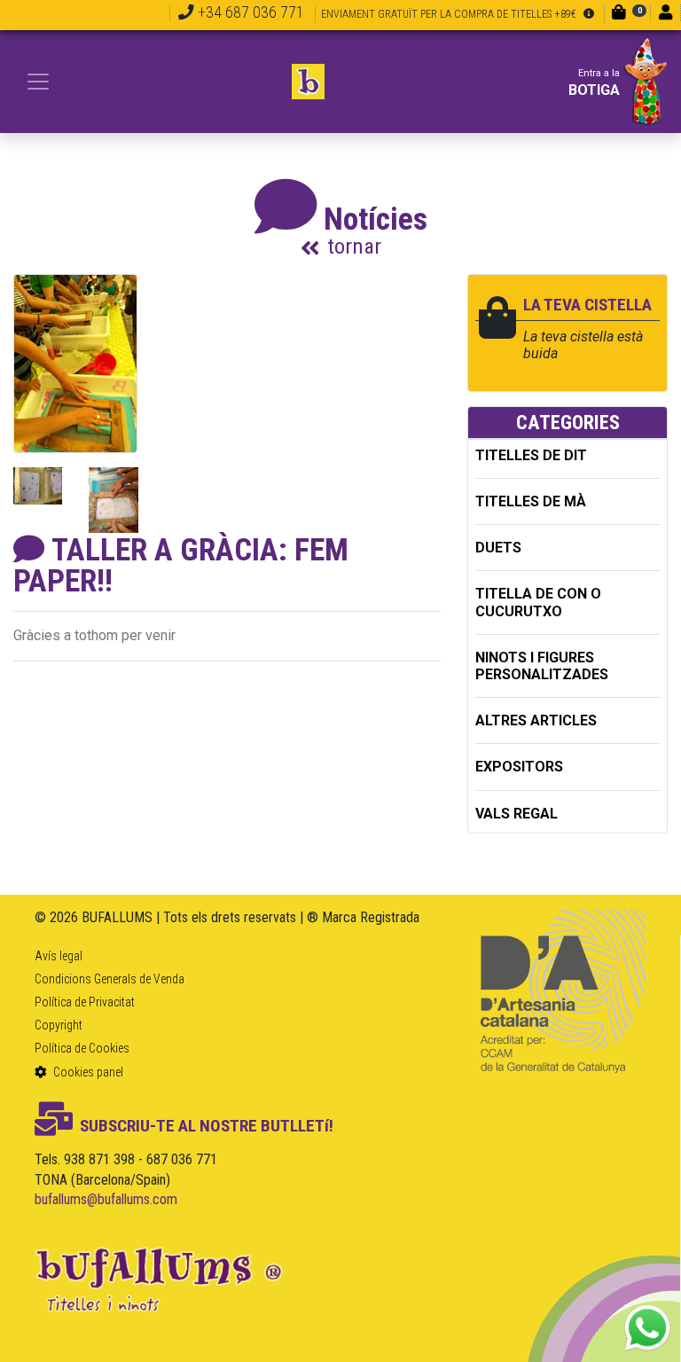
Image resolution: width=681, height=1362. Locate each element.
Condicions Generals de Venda (109, 979)
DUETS (498, 547)
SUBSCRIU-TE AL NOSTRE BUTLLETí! (206, 1125)
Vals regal (516, 813)
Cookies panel (87, 1072)
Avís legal (58, 956)
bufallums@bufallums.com (106, 1199)
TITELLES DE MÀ (530, 501)
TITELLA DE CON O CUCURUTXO (538, 602)
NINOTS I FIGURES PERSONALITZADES (541, 666)
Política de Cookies (82, 1048)
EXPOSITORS (519, 766)
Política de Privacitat (85, 1002)
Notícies (375, 229)
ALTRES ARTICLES (536, 720)
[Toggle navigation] (38, 81)
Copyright (58, 1025)
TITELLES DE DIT (531, 455)
